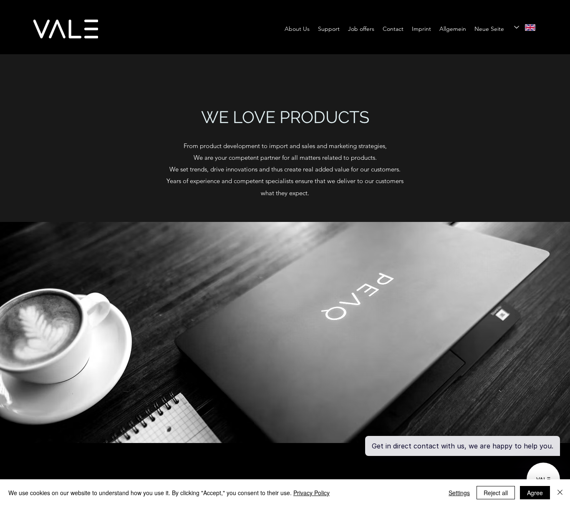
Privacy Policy (311, 492)
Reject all (496, 492)
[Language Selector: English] (525, 27)
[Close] (560, 492)
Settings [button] (459, 492)
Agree (535, 492)
